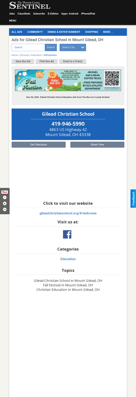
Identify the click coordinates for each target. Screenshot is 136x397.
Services (24, 55)
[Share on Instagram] (4, 209)
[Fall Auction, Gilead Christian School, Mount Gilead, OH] (68, 80)
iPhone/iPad (88, 13)
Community (35, 31)
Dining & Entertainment (64, 31)
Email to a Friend (72, 61)
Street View (97, 144)
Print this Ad (46, 61)
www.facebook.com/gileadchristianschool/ (67, 234)
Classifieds (24, 13)
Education (36, 55)
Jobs (12, 13)
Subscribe (39, 13)
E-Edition (53, 13)
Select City (68, 47)
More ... (108, 31)
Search (51, 47)
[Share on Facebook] (4, 197)
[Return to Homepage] (29, 5)
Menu (12, 20)
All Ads (17, 31)
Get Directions (38, 144)
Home (15, 55)
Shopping (91, 31)
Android (73, 13)
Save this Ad (23, 61)
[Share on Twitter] (4, 203)
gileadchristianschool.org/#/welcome (68, 213)
